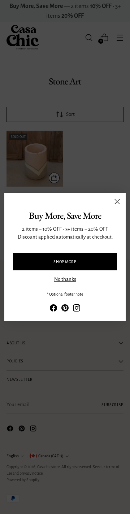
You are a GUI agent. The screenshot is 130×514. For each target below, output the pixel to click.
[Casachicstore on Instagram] (76, 309)
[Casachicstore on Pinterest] (65, 309)
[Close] (117, 201)
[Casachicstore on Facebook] (53, 309)
